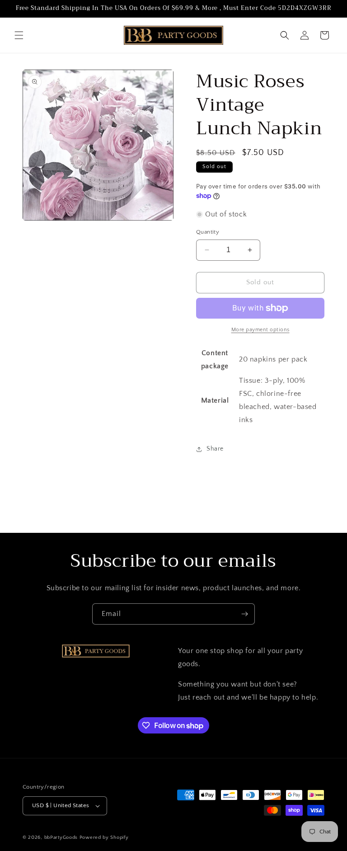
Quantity (207, 232)
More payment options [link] (260, 330)
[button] (19, 35)
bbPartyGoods (61, 837)
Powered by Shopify (104, 837)
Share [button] (215, 448)
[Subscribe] (244, 614)
